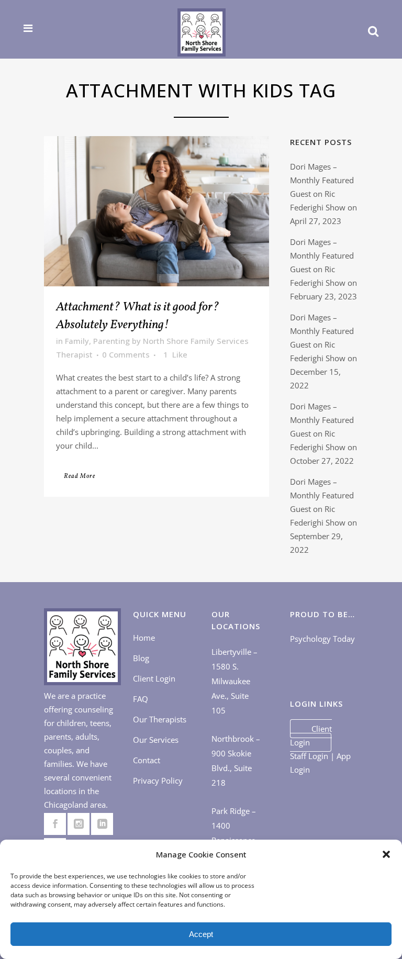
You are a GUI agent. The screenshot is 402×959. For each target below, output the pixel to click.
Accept (201, 934)
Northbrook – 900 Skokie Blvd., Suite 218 (235, 760)
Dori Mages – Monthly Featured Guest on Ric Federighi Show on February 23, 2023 (323, 269)
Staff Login (309, 756)
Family (77, 341)
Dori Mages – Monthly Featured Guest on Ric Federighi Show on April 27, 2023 (323, 193)
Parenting (111, 341)
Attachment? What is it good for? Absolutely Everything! (137, 316)
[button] (386, 854)
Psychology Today (322, 638)
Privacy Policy (158, 780)
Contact (146, 760)
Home (144, 637)
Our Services (155, 739)
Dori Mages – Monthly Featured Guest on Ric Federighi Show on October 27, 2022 (323, 433)
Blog (141, 658)
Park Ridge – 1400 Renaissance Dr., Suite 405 (236, 833)
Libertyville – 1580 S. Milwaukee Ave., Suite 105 (234, 681)
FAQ (140, 699)
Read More (79, 476)
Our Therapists (159, 719)
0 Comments (126, 354)
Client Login (154, 678)
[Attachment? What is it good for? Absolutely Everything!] (156, 211)
